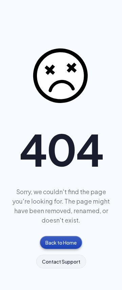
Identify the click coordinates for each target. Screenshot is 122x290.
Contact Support (61, 261)
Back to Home (61, 243)
